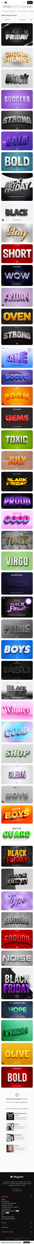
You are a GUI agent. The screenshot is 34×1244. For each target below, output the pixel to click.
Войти (29, 2)
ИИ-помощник (5, 1201)
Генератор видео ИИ (7, 1205)
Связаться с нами (7, 1232)
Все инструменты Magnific (8, 1218)
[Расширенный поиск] (31, 19)
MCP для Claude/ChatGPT (10, 1211)
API (2, 1215)
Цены (24, 2)
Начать (4, 1223)
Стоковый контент (6, 1209)
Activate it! (26, 1242)
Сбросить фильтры (21, 1102)
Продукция (5, 1197)
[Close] (32, 1242)
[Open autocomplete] (3, 6)
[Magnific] (17, 1177)
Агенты (5, 1213)
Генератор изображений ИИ (9, 1203)
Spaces (3, 1199)
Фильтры (23, 19)
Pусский (17, 1190)
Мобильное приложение (8, 1216)
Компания (5, 1227)
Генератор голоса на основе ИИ (10, 1207)
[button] (17, 1190)
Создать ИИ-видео (23, 11)
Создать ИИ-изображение (9, 11)
